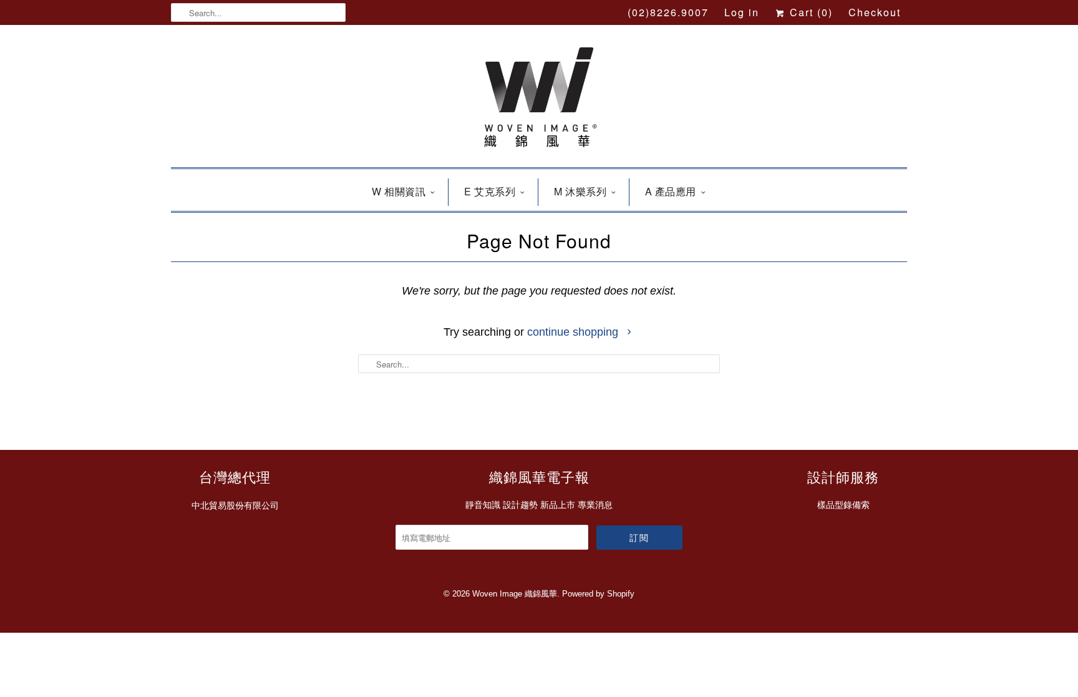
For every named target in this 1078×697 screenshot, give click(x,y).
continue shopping (574, 332)
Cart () (809, 12)
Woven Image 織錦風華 (514, 593)
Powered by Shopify (598, 593)
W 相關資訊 (398, 191)
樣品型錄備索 (843, 505)
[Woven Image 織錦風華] (539, 99)
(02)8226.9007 (668, 12)
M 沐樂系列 (580, 191)
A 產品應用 (670, 191)
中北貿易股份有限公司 (235, 505)
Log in (741, 12)
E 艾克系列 (489, 191)
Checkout (874, 12)
